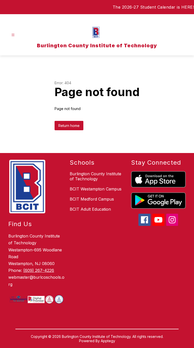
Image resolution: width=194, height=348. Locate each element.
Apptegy (108, 341)
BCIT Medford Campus (92, 199)
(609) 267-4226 (38, 270)
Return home (69, 125)
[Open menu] (13, 35)
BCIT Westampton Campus (96, 188)
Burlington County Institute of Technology (95, 176)
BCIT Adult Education (90, 209)
